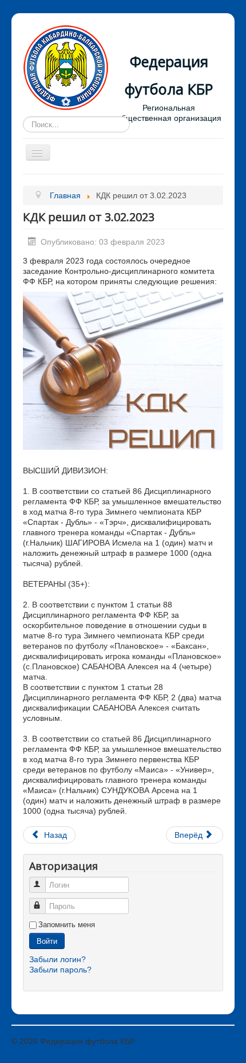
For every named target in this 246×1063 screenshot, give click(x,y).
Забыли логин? (57, 959)
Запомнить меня (66, 924)
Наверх (221, 1041)
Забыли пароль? (60, 969)
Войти (47, 940)
